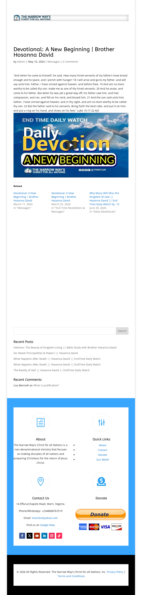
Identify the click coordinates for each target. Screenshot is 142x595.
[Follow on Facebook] (22, 536)
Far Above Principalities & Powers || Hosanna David (45, 353)
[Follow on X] (30, 536)
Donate (102, 454)
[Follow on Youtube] (37, 536)
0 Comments (70, 61)
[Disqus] (71, 267)
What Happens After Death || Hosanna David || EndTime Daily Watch (57, 358)
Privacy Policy (115, 572)
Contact (102, 450)
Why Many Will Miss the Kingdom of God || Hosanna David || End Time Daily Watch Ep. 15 (104, 198)
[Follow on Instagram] (52, 536)
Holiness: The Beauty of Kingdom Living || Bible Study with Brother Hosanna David (64, 347)
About (102, 445)
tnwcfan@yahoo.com (45, 518)
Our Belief (102, 459)
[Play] (71, 145)
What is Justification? (46, 385)
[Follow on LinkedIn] (44, 536)
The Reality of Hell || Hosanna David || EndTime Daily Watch (51, 370)
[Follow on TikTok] (59, 536)
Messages (54, 61)
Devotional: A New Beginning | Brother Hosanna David (25, 196)
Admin (21, 61)
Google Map (47, 525)
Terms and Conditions (71, 576)
